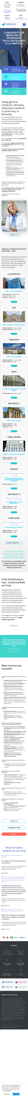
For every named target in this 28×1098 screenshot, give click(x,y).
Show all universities (13, 542)
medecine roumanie (20, 1001)
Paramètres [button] (7, 1094)
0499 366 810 (7, 18)
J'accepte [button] (16, 1094)
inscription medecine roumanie (16, 1000)
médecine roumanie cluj (7, 1011)
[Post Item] (14, 856)
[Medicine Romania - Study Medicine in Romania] (9, 24)
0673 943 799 (7, 12)
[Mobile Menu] (24, 24)
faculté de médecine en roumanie (18, 1007)
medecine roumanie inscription (8, 1001)
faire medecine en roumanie (19, 1011)
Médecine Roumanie (11, 1025)
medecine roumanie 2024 (7, 998)
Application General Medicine (18, 70)
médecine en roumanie (7, 1004)
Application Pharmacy (16, 92)
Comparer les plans (14, 827)
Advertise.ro (4, 1027)
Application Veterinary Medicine (16, 85)
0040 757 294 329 (21, 9)
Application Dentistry (16, 78)
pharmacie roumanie (6, 1020)
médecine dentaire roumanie (17, 1018)
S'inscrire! (13, 834)
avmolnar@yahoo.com (21, 18)
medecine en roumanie (21, 1003)
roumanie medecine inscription (8, 1003)
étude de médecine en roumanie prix (12, 1017)
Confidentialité (7, 1090)
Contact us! (14, 650)
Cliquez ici (13, 301)
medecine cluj (17, 1012)
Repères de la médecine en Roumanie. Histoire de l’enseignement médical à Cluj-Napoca (13, 917)
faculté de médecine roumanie (13, 1006)
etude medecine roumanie (7, 1012)
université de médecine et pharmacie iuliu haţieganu (13, 1009)
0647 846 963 (8, 10)
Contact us (14, 235)
